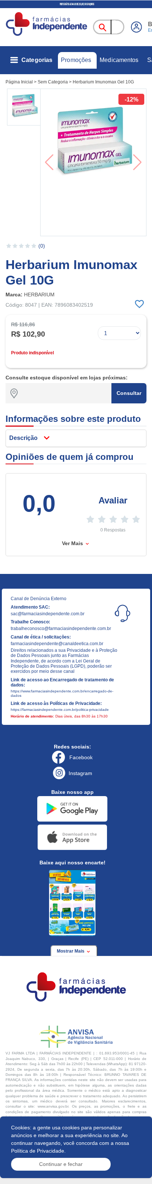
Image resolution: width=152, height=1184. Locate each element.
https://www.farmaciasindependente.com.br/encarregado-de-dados (62, 693)
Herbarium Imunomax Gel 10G (103, 82)
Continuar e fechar (61, 1164)
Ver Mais (73, 543)
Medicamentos (119, 60)
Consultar (129, 393)
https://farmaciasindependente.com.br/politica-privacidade (60, 710)
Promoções (76, 60)
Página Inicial (19, 82)
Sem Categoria (53, 82)
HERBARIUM (39, 294)
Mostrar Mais (71, 951)
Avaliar (113, 500)
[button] (24, 107)
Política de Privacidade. (38, 1151)
